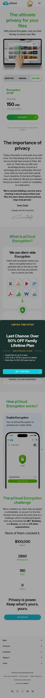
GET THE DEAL (22, 371)
